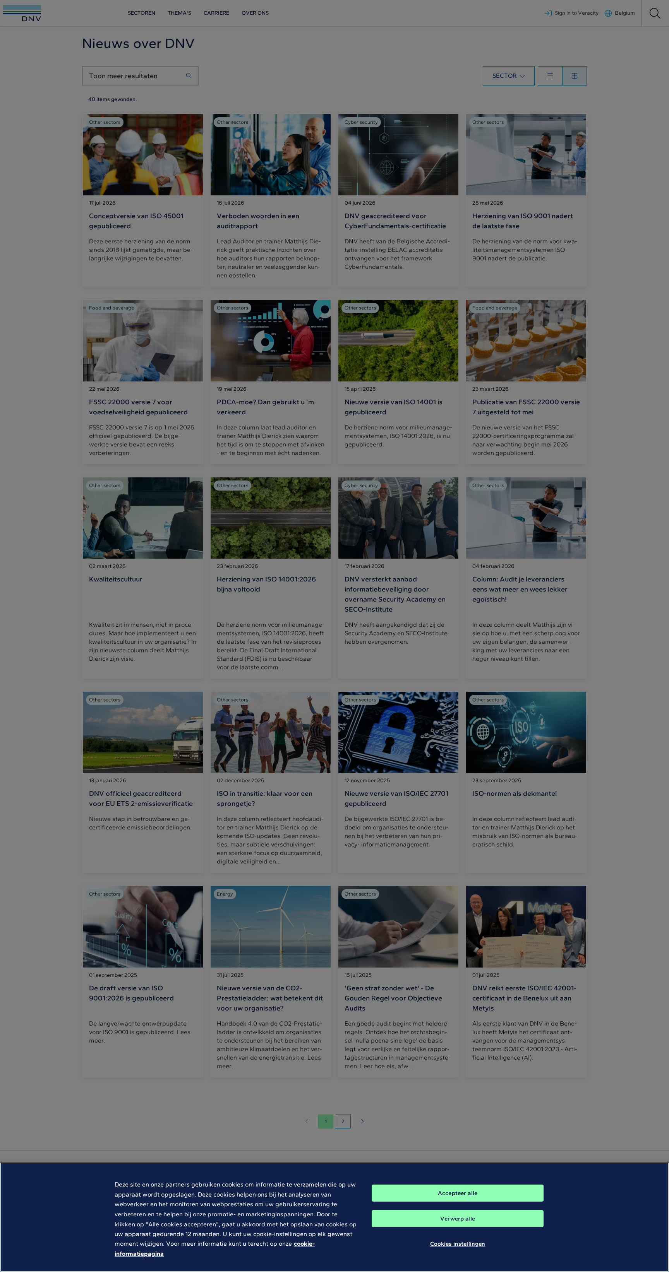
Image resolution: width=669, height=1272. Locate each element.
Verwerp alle (457, 1218)
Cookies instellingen (457, 1243)
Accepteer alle (457, 1193)
